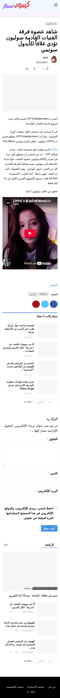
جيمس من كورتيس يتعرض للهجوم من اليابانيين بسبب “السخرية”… (20, 366)
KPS (45, 58)
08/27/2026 (27, 611)
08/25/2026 (27, 652)
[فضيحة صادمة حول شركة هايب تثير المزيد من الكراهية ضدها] (48, 331)
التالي (40, 401)
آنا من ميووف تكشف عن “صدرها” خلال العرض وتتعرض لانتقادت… (18, 347)
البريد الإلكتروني (46, 491)
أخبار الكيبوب (51, 23)
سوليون (33, 294)
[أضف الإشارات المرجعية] (21, 68)
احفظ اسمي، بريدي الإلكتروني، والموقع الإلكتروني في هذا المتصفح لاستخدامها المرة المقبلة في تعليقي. (28, 513)
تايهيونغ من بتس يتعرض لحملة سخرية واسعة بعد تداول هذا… (19, 624)
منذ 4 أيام (28, 374)
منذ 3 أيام (28, 355)
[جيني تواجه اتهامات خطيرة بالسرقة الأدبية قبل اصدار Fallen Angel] (48, 387)
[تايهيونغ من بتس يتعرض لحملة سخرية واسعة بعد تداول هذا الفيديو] (48, 628)
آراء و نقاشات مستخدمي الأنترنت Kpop (44, 588)
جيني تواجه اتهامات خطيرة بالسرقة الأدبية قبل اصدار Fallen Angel (20, 385)
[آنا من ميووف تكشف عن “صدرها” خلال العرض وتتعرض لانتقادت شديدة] (48, 349)
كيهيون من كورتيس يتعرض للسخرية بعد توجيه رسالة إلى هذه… (20, 644)
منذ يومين (28, 336)
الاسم (53, 473)
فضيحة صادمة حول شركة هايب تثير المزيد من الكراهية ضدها (19, 328)
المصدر (54, 285)
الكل (6, 544)
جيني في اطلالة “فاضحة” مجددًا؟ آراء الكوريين (33, 595)
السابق (50, 401)
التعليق (52, 439)
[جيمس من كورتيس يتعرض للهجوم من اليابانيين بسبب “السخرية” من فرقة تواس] (48, 368)
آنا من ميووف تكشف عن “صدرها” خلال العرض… (22, 605)
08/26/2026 (27, 630)
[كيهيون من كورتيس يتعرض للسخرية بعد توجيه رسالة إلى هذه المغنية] (48, 646)
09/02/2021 (42, 62)
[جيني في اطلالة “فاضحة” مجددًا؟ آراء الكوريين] (30, 571)
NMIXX (43, 294)
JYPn (54, 149)
